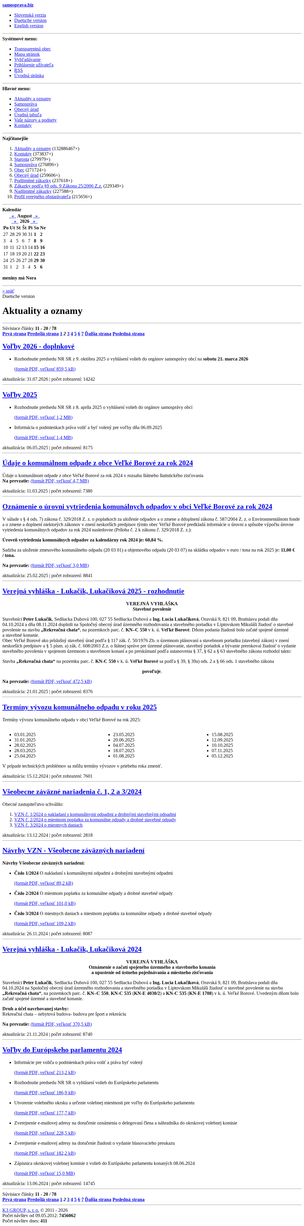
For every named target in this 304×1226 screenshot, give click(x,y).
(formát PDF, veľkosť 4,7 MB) (60, 480)
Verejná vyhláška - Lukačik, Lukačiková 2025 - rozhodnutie (93, 591)
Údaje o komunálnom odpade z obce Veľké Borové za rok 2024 (97, 463)
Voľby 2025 (19, 394)
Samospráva (25, 164)
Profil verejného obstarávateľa (42, 196)
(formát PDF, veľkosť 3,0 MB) (60, 565)
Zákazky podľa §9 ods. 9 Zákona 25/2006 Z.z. (58, 185)
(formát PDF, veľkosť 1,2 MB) (43, 417)
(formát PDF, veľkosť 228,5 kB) (44, 1133)
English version (28, 25)
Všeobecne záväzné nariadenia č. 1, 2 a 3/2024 (72, 791)
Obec (19, 169)
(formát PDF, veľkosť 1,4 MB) (43, 437)
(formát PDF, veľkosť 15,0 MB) (44, 1173)
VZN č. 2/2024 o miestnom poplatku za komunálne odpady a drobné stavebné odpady (95, 819)
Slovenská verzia (30, 15)
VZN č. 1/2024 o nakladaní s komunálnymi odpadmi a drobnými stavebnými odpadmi (95, 814)
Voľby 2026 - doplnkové (38, 346)
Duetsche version (30, 20)
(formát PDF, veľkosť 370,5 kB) (61, 1024)
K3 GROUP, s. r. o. (20, 1210)
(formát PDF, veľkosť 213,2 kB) (44, 1072)
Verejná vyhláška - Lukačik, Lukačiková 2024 (72, 949)
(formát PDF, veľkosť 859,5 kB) (44, 368)
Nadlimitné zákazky (33, 191)
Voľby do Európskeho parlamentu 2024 (62, 1050)
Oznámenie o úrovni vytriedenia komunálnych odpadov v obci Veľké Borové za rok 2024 (137, 506)
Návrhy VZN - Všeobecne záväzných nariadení (73, 850)
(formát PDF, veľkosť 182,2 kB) (44, 1153)
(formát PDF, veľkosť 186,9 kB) (44, 1092)
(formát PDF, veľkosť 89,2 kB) (43, 883)
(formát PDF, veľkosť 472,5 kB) (61, 681)
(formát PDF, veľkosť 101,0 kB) (44, 903)
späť (8, 290)
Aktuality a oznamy (32, 148)
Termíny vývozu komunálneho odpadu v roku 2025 (79, 707)
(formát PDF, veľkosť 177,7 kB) (44, 1112)
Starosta (21, 159)
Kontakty (23, 153)
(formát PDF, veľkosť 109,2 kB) (44, 923)
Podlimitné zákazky (32, 180)
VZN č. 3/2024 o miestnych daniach (48, 825)
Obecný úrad (26, 175)
